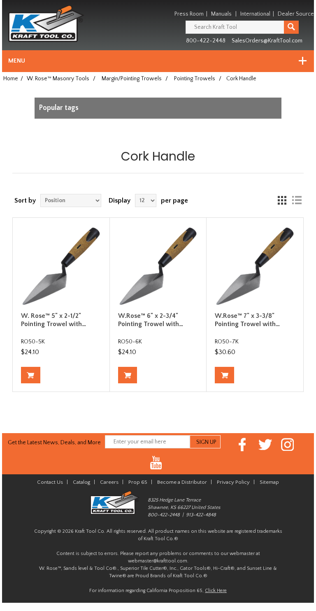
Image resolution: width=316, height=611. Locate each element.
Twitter (265, 444)
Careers (109, 482)
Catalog (81, 482)
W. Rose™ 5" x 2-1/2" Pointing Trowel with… (53, 319)
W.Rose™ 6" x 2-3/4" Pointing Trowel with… (150, 319)
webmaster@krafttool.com (157, 561)
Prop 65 (137, 482)
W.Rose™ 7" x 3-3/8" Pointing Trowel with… (247, 319)
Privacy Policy (233, 482)
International (255, 14)
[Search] (291, 27)
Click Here (216, 590)
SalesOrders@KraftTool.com (267, 40)
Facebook (242, 444)
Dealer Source (296, 14)
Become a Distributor (182, 482)
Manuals (221, 14)
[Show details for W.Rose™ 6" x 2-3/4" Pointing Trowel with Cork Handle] (158, 266)
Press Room (189, 14)
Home (10, 78)
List (297, 200)
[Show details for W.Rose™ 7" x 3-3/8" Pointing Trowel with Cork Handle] (255, 266)
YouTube (156, 463)
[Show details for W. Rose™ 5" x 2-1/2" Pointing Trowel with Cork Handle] (61, 266)
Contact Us (50, 482)
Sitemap (269, 482)
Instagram (288, 444)
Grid (282, 200)
